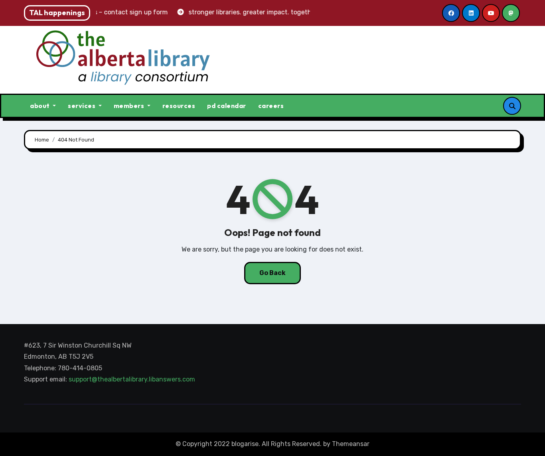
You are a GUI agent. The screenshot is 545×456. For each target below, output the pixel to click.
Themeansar (350, 444)
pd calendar (226, 106)
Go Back (272, 273)
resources (178, 106)
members (130, 106)
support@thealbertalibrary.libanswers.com (133, 379)
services (82, 106)
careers (271, 106)
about (40, 106)
